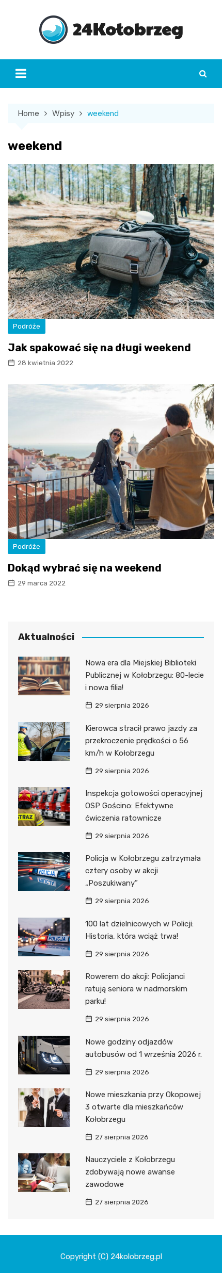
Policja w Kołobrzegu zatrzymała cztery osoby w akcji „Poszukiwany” (143, 871)
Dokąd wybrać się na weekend (85, 568)
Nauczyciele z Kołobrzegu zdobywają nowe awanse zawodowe (130, 1172)
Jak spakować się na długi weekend (99, 347)
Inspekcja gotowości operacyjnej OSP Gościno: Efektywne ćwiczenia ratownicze (143, 806)
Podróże (26, 326)
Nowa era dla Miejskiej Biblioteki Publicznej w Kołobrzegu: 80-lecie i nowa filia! (144, 675)
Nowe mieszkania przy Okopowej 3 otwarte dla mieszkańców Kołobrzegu (143, 1107)
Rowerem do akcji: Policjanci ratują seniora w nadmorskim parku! (136, 989)
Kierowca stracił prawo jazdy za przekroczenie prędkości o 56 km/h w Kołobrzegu (141, 741)
